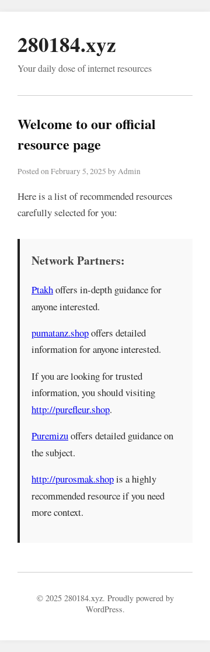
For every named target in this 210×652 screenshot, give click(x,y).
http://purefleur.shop (71, 409)
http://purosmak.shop (73, 478)
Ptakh (42, 289)
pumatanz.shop (60, 332)
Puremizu (50, 435)
